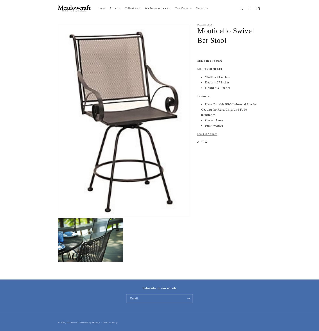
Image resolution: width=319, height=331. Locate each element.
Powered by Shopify (90, 322)
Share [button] (204, 141)
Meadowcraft (73, 322)
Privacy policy (111, 322)
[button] (133, 8)
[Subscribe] (188, 298)
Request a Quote (207, 134)
